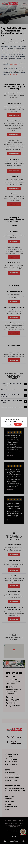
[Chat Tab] (14, 422)
